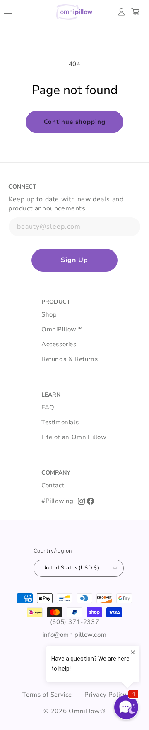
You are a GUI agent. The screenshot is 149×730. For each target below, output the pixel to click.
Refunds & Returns (69, 359)
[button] (8, 12)
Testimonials (60, 422)
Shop (49, 314)
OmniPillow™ (62, 329)
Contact (52, 485)
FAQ (48, 407)
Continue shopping (75, 122)
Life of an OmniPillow (74, 437)
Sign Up (74, 260)
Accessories (59, 344)
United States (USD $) (70, 568)
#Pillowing (57, 501)
